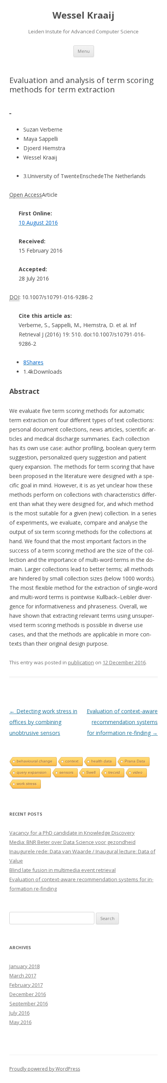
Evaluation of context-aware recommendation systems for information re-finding (122, 721)
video (138, 772)
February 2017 (26, 984)
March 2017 (22, 975)
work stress (27, 783)
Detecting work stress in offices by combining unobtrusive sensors (43, 721)
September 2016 (28, 1003)
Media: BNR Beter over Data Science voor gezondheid (72, 842)
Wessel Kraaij (83, 15)
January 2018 (24, 966)
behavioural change (34, 761)
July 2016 (19, 1012)
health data (101, 761)
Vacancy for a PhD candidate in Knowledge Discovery (72, 832)
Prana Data (135, 761)
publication (81, 662)
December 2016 (27, 994)
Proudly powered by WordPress (44, 1069)
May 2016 (20, 1022)
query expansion (32, 772)
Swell (91, 772)
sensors (66, 772)
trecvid (114, 772)
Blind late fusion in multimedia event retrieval (62, 869)
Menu (84, 51)
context (71, 761)
